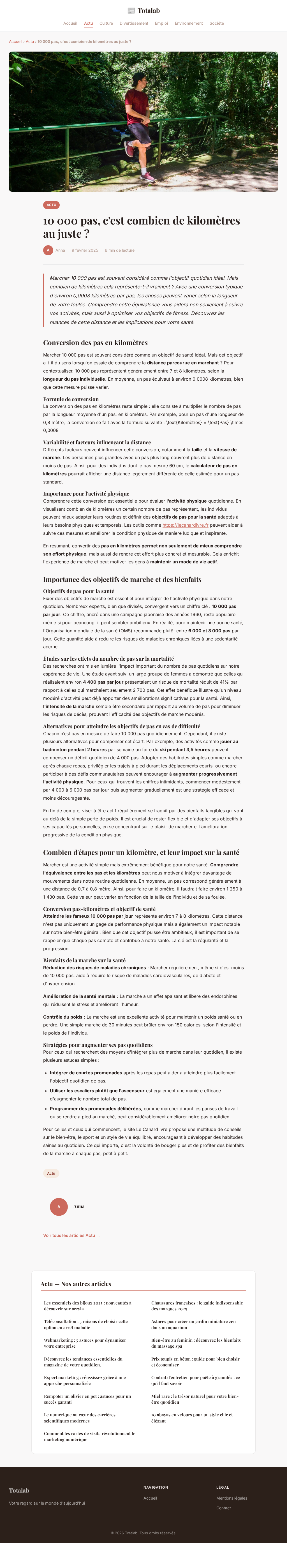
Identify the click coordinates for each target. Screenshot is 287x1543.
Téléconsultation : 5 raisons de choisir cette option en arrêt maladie (86, 1324)
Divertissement (134, 23)
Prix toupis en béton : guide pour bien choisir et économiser (195, 1362)
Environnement (189, 23)
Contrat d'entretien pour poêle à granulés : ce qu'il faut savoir (195, 1380)
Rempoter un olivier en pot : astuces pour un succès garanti (87, 1399)
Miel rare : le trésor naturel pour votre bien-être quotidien (195, 1399)
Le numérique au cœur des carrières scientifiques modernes (79, 1417)
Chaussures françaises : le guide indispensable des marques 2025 (197, 1305)
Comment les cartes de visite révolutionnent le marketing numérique (89, 1436)
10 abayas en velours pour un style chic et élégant (192, 1417)
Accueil (70, 23)
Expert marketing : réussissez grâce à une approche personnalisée (85, 1380)
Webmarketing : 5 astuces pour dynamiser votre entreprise (85, 1343)
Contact (223, 1507)
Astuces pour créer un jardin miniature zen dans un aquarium (193, 1324)
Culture (106, 23)
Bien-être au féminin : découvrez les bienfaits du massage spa (196, 1343)
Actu (88, 23)
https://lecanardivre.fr (186, 525)
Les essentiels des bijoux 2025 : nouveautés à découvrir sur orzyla (87, 1305)
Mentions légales (231, 1498)
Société (217, 23)
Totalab (143, 10)
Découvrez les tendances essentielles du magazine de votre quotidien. (83, 1362)
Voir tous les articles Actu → (71, 1235)
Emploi (161, 23)
